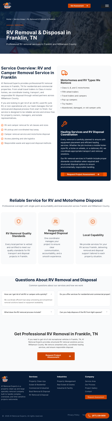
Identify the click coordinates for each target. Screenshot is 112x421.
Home (8, 19)
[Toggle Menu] (107, 6)
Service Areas (19, 19)
